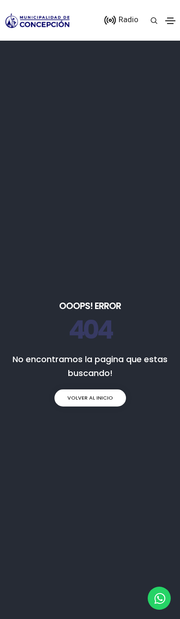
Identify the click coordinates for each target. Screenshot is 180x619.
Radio (127, 19)
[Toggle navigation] (170, 21)
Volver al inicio (90, 397)
